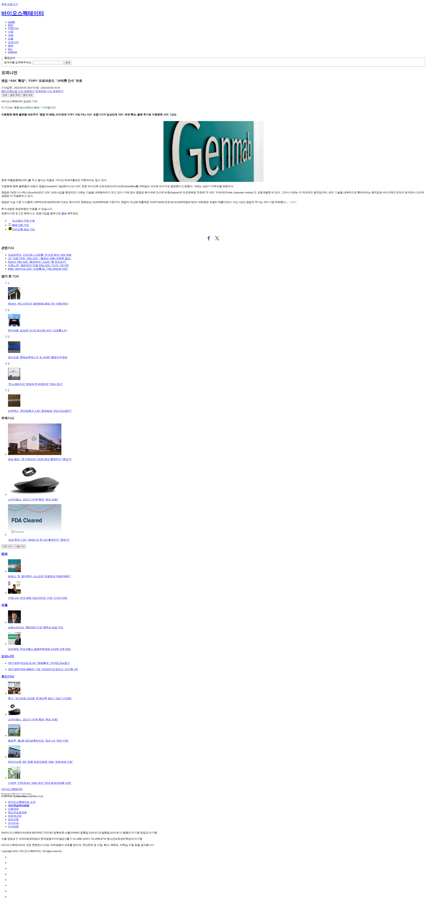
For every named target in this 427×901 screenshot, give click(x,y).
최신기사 (7, 676)
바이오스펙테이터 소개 (21, 802)
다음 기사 (20, 546)
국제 (10, 35)
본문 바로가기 (9, 4)
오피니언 (13, 42)
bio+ (10, 49)
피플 (10, 38)
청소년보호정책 (17, 812)
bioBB (11, 22)
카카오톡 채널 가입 (23, 229)
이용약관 (13, 809)
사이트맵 (13, 826)
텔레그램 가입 (20, 225)
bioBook (12, 52)
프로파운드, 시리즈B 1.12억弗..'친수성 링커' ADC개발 (39, 254)
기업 (10, 31)
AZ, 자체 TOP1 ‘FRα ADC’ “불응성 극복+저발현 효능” (39, 258)
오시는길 (13, 823)
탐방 (10, 45)
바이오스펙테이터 (22, 13)
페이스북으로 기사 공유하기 (208, 238)
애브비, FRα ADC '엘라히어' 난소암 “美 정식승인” (37, 261)
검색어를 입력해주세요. (18, 62)
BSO (10, 25)
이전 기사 (7, 546)
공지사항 (13, 819)
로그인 (19, 213)
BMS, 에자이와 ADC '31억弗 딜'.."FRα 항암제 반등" (38, 268)
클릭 (64, 213)
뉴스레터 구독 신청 (23, 220)
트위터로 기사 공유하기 (217, 238)
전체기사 (13, 28)
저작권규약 (14, 816)
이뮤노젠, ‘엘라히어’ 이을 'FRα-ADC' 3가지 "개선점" (38, 265)
